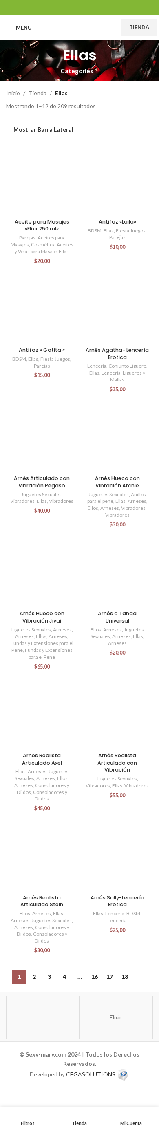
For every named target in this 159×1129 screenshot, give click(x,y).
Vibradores (22, 501)
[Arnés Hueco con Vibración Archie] (117, 436)
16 (94, 976)
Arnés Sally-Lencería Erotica (117, 901)
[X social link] (69, 7)
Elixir (115, 1017)
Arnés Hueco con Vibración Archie (117, 482)
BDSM (95, 231)
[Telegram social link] (100, 7)
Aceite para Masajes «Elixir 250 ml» (42, 225)
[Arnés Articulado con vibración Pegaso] (41, 436)
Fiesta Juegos (131, 231)
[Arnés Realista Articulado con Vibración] (117, 713)
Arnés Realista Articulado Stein (41, 901)
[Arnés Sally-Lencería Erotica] (117, 855)
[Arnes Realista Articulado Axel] (41, 713)
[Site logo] (76, 27)
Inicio (13, 93)
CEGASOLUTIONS (90, 1073)
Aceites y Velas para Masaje (44, 247)
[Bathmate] (43, 1017)
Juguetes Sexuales (41, 494)
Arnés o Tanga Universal (117, 617)
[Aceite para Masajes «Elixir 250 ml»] (41, 179)
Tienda (139, 27)
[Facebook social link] (59, 7)
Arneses (137, 501)
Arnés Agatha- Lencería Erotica (117, 353)
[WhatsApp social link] (90, 7)
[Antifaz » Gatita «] (41, 308)
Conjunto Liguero (127, 366)
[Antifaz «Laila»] (117, 179)
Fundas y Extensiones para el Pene (49, 653)
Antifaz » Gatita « (42, 349)
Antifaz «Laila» (117, 221)
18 (124, 976)
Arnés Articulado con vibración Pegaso (42, 482)
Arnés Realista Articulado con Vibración (117, 762)
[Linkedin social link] (79, 7)
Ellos (93, 508)
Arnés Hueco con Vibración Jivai (42, 617)
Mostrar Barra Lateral (43, 129)
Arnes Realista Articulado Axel (42, 759)
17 (109, 976)
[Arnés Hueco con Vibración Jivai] (41, 571)
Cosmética (43, 244)
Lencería (96, 366)
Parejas (27, 238)
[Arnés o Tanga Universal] (117, 571)
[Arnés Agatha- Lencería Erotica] (117, 308)
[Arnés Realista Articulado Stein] (41, 855)
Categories (76, 71)
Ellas (64, 251)
